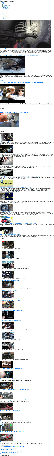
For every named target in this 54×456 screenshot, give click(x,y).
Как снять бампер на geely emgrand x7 (11, 340)
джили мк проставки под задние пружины (10, 234)
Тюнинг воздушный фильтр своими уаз (9, 453)
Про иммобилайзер (6, 9)
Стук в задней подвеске (5, 141)
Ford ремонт (5, 17)
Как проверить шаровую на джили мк (10, 239)
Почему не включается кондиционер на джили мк (13, 250)
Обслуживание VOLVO (6, 8)
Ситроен (4, 14)
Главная (3, 2)
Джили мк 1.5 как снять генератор (9, 290)
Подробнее (1, 80)
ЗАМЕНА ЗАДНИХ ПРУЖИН (6, 200)
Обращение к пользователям (13, 455)
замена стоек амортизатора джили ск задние (14, 112)
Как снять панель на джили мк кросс (10, 351)
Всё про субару (5, 7)
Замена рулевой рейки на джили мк (11, 368)
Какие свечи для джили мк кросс (10, 410)
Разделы (3, 3)
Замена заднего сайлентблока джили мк (11, 320)
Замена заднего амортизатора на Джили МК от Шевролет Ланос (20, 55)
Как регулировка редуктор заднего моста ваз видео (12, 446)
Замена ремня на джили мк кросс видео (11, 300)
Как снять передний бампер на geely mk (11, 330)
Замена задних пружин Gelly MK (7, 165)
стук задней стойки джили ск (7, 211)
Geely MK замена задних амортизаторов (12, 49)
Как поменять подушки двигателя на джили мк (14, 442)
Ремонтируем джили (6, 5)
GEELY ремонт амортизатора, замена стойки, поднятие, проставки (15, 187)
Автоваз (4, 10)
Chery (4, 4)
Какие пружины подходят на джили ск (12, 431)
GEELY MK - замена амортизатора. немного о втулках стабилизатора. (21, 82)
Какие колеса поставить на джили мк (10, 270)
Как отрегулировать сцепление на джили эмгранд (15, 421)
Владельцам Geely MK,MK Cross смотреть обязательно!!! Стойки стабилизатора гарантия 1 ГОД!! (22, 176)
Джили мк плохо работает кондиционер (12, 379)
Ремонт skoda (5, 18)
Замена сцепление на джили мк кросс (10, 280)
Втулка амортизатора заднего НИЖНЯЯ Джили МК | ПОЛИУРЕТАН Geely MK (18, 223)
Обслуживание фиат (6, 16)
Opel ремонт (5, 6)
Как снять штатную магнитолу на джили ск (12, 310)
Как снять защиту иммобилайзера (8, 449)
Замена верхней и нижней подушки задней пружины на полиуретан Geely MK (18, 153)
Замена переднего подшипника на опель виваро (11, 451)
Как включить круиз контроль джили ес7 (13, 400)
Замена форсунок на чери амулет (8, 448)
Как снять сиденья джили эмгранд (10, 260)
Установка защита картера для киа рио (9, 452)
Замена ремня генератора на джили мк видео (14, 389)
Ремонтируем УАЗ (6, 15)
